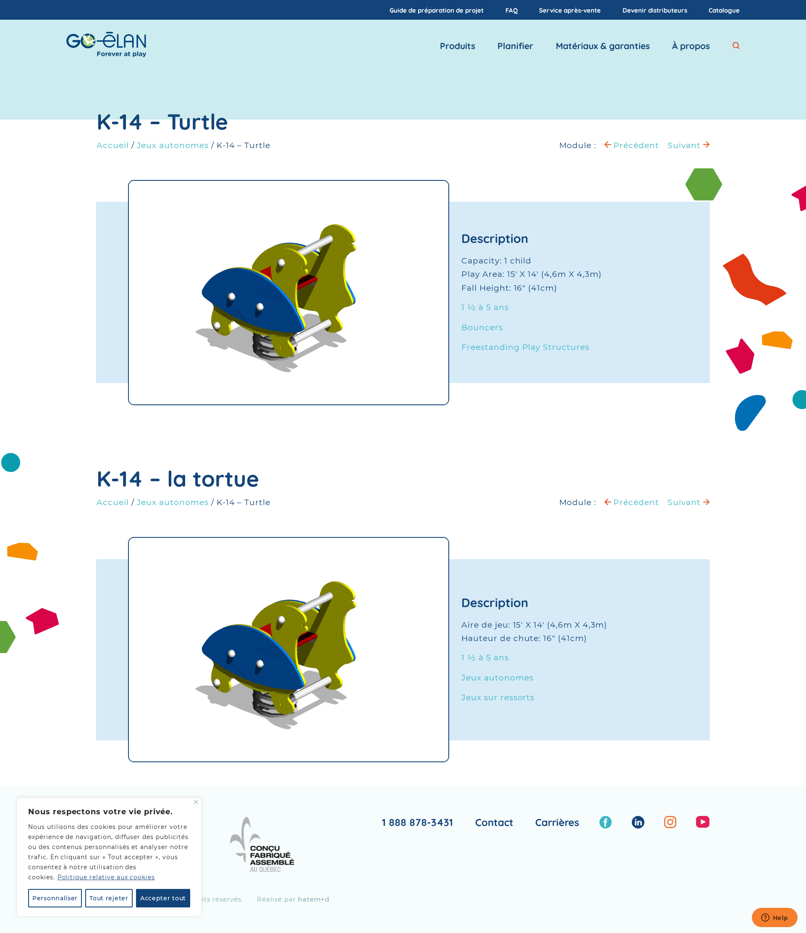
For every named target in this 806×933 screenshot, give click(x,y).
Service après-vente (570, 10)
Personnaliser (55, 898)
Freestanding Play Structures (525, 347)
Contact (494, 822)
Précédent (635, 145)
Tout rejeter (108, 898)
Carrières (557, 822)
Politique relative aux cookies (106, 877)
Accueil (113, 145)
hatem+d (314, 899)
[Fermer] (196, 802)
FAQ (511, 10)
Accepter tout (163, 898)
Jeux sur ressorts (497, 697)
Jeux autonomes (173, 145)
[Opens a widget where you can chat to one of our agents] (774, 918)
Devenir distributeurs (655, 10)
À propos (691, 45)
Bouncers (482, 327)
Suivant (685, 145)
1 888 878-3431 (417, 822)
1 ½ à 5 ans (484, 307)
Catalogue (724, 10)
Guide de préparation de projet (437, 10)
